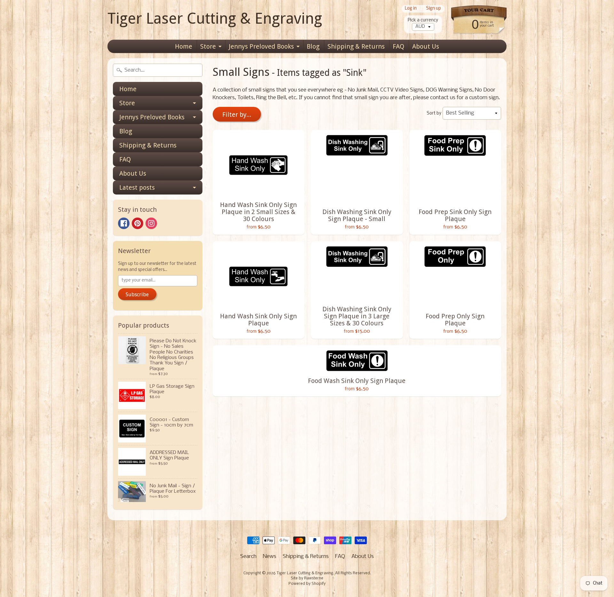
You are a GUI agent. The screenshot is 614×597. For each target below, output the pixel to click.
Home (183, 46)
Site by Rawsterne (307, 578)
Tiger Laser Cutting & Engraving (214, 18)
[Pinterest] (137, 223)
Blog (313, 46)
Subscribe (137, 294)
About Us (425, 46)
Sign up (433, 9)
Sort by (434, 113)
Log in (411, 9)
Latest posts (137, 187)
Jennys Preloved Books (261, 46)
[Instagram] (151, 223)
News (269, 556)
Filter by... (236, 114)
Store (208, 46)
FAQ (398, 46)
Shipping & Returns (356, 46)
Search (248, 556)
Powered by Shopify (307, 584)
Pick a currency (423, 20)
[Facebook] (124, 223)
